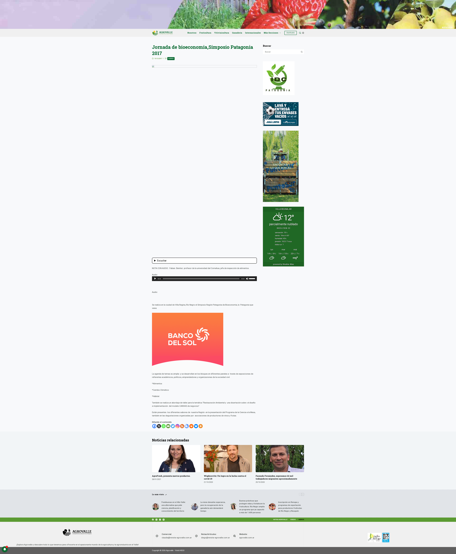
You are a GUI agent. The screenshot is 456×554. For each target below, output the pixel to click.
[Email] (168, 426)
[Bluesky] (196, 426)
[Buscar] (300, 33)
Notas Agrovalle (280, 519)
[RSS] (182, 426)
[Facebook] (154, 426)
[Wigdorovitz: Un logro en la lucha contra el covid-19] (228, 458)
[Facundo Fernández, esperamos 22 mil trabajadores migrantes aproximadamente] (280, 458)
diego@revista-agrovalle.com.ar (215, 537)
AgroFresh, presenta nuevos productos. (171, 476)
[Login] (303, 33)
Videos (293, 519)
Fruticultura (205, 32)
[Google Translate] (187, 426)
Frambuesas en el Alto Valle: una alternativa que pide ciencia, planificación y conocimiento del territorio (174, 506)
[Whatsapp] (164, 426)
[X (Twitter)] (156, 520)
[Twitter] (173, 426)
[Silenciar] (247, 278)
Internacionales (253, 32)
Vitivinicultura (221, 32)
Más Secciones (271, 32)
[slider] (252, 278)
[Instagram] (177, 426)
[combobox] (281, 51)
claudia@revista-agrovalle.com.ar (177, 537)
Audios (171, 58)
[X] (159, 426)
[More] (201, 426)
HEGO (182, 550)
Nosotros (191, 32)
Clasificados (290, 33)
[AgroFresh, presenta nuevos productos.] (176, 458)
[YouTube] (163, 520)
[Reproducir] (155, 278)
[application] (204, 278)
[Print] (191, 426)
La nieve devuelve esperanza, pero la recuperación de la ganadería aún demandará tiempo (212, 506)
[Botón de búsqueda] (301, 52)
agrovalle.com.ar (246, 537)
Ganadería (237, 32)
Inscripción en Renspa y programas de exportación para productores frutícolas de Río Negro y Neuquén (290, 506)
